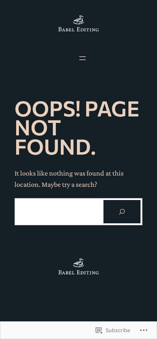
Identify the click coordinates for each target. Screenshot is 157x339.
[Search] (121, 211)
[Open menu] (82, 58)
